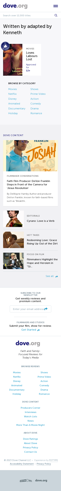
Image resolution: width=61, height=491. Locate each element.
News (30, 421)
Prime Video (38, 93)
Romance (36, 113)
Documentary (16, 108)
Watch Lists (30, 416)
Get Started (28, 329)
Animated (14, 103)
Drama (34, 108)
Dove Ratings (30, 439)
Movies (12, 89)
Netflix (12, 93)
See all (50, 276)
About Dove (30, 443)
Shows (34, 89)
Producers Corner (30, 408)
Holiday (13, 113)
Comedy (35, 103)
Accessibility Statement (22, 464)
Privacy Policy (30, 447)
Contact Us (30, 452)
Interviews (30, 412)
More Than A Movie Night (30, 425)
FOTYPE (53, 460)
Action (34, 98)
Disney (12, 98)
